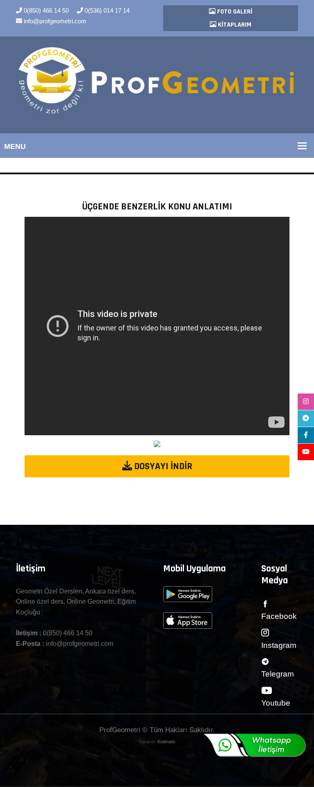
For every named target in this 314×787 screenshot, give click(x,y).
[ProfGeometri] (157, 82)
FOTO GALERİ (233, 11)
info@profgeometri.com (54, 21)
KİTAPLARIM (233, 24)
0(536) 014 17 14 (106, 10)
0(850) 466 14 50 (45, 10)
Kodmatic (166, 741)
